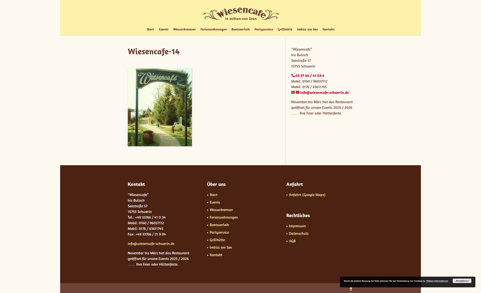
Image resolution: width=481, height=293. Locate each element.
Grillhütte (285, 29)
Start (150, 29)
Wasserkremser (184, 29)
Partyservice (264, 29)
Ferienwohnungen (213, 29)
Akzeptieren (462, 280)
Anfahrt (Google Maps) (307, 194)
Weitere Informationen (437, 280)
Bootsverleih (240, 29)
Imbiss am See (307, 29)
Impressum (297, 225)
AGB (292, 240)
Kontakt (328, 29)
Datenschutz (299, 233)
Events (164, 29)
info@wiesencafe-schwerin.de (151, 243)
